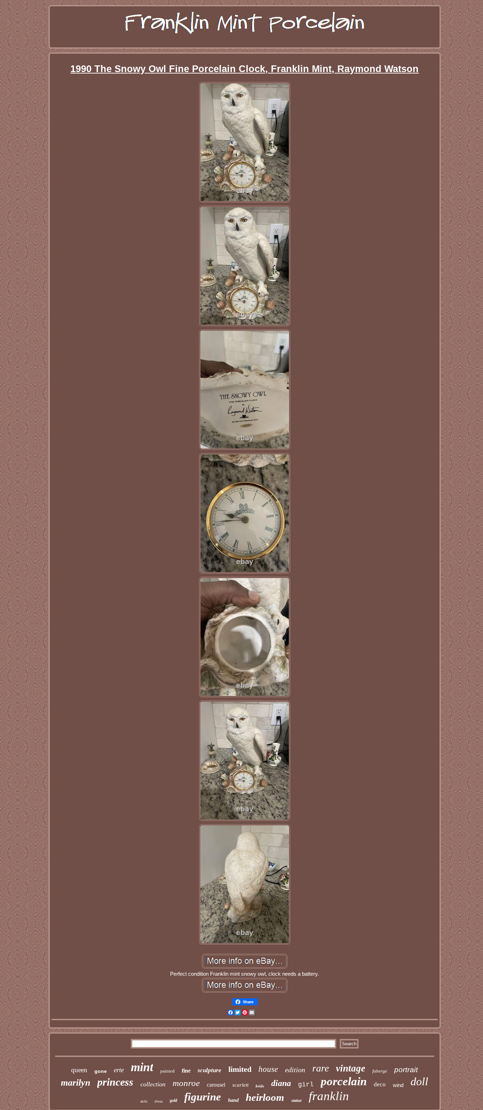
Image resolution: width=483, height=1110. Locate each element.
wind (398, 1085)
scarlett (240, 1085)
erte (119, 1070)
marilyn (75, 1082)
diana (281, 1083)
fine (186, 1071)
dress (159, 1101)
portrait (406, 1069)
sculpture (209, 1070)
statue (296, 1100)
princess (115, 1082)
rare (320, 1068)
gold (173, 1100)
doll (419, 1081)
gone (100, 1071)
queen (79, 1070)
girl (306, 1084)
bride (260, 1086)
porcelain (344, 1081)
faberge (379, 1071)
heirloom (265, 1097)
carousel (216, 1085)
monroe (186, 1083)
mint (142, 1067)
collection (152, 1084)
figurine (202, 1097)
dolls (143, 1101)
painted (167, 1071)
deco (380, 1084)
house (268, 1069)
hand (233, 1100)
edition (295, 1070)
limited (239, 1069)
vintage (350, 1068)
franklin (329, 1096)
